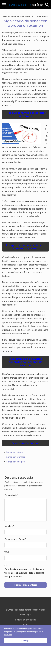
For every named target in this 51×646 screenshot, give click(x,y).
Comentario (11, 495)
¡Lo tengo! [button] (25, 641)
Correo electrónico (15, 539)
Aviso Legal (25, 614)
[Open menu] (4, 4)
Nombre (9, 526)
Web (6, 552)
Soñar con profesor (15, 456)
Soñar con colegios (15, 461)
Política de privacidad (25, 619)
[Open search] (47, 4)
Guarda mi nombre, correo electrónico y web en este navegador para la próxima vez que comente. (25, 573)
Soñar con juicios (14, 452)
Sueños (6, 16)
